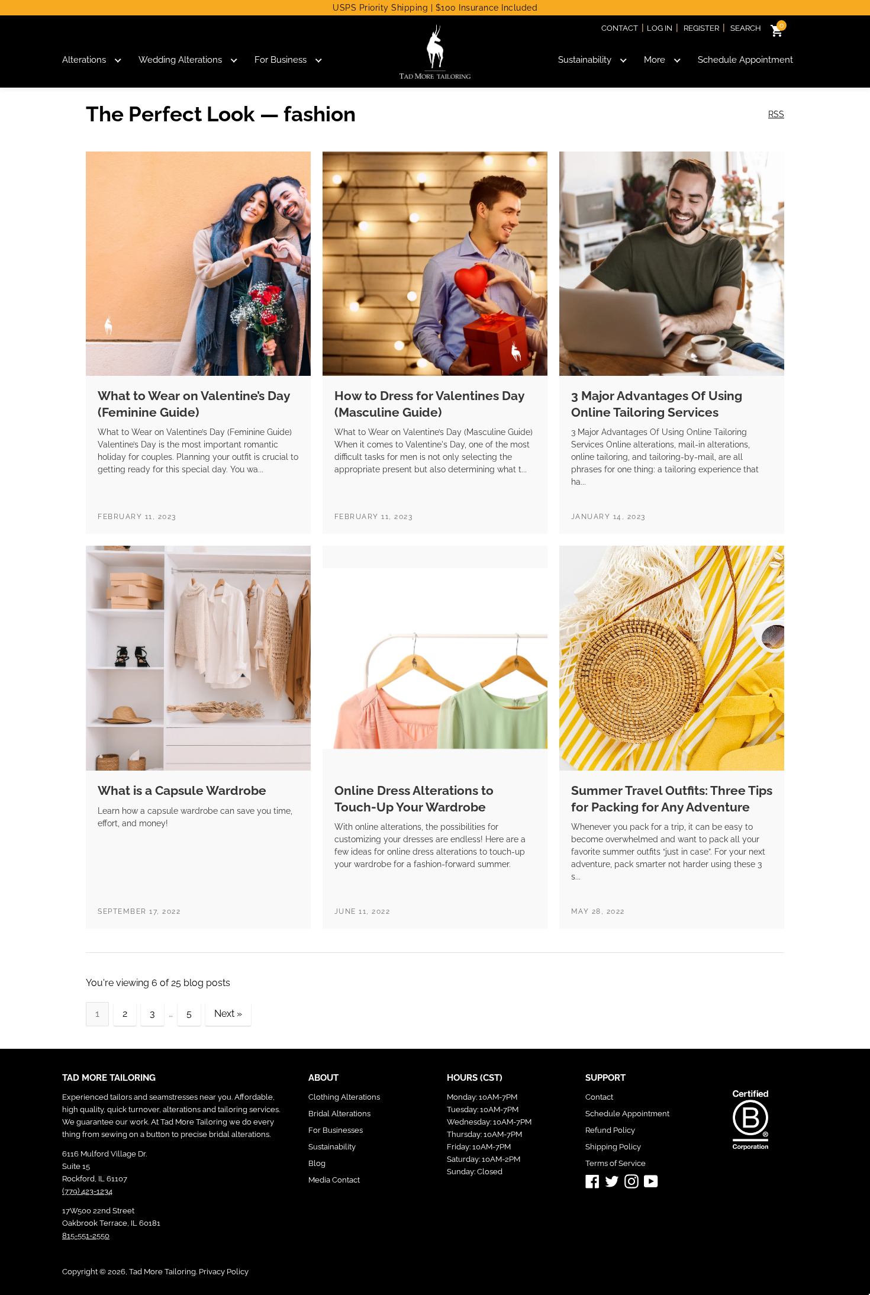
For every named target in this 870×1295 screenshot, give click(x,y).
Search (745, 28)
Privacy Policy (224, 1271)
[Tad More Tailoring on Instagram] (631, 1180)
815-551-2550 (85, 1235)
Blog (317, 1163)
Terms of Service (615, 1163)
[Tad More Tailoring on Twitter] (612, 1180)
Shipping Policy (613, 1146)
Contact (619, 28)
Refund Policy (610, 1130)
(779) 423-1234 (87, 1191)
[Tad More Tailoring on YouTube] (651, 1180)
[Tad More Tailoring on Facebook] (592, 1180)
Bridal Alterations (339, 1113)
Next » (228, 1013)
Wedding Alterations (180, 59)
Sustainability (584, 59)
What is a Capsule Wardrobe (182, 790)
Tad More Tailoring (162, 1271)
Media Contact (334, 1179)
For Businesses (335, 1130)
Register (701, 28)
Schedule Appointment (745, 59)
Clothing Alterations (344, 1097)
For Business (280, 59)
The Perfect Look (170, 114)
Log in (659, 28)
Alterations (84, 59)
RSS (776, 114)
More (654, 59)
